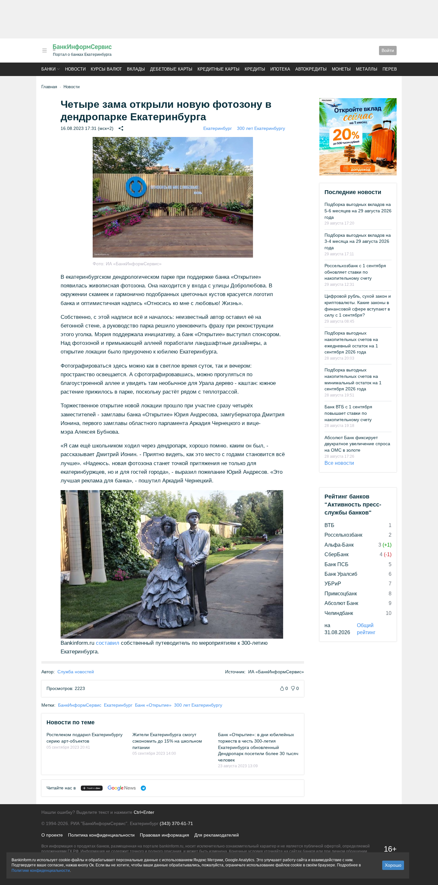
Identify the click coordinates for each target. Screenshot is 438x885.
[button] (44, 50)
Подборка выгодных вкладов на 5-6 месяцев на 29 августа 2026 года (358, 210)
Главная (49, 86)
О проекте (52, 835)
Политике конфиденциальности (41, 870)
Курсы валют (106, 69)
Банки (48, 69)
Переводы (395, 69)
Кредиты (255, 69)
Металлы (366, 69)
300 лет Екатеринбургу (261, 128)
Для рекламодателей (216, 835)
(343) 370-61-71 (176, 823)
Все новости (339, 463)
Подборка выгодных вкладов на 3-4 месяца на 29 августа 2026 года (357, 241)
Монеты (341, 69)
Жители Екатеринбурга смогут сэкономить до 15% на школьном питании (167, 741)
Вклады (136, 69)
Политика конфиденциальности (101, 835)
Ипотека (280, 69)
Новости (75, 69)
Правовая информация (164, 835)
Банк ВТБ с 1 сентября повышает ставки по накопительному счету (348, 413)
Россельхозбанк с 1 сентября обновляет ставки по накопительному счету (355, 272)
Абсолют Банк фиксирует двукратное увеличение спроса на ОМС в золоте (357, 444)
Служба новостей (75, 671)
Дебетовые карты (171, 69)
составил (107, 643)
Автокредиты (311, 69)
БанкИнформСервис (79, 705)
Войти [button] (388, 50)
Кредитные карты (219, 69)
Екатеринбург (217, 128)
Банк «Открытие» (153, 705)
